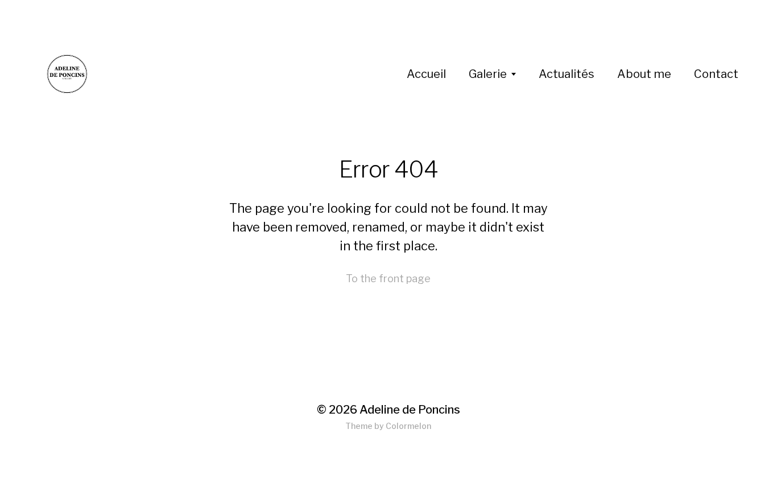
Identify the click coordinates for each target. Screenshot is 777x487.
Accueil (426, 74)
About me (644, 74)
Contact (716, 74)
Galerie (488, 74)
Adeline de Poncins (409, 409)
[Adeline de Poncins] (222, 74)
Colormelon (408, 426)
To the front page (388, 278)
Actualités (566, 74)
